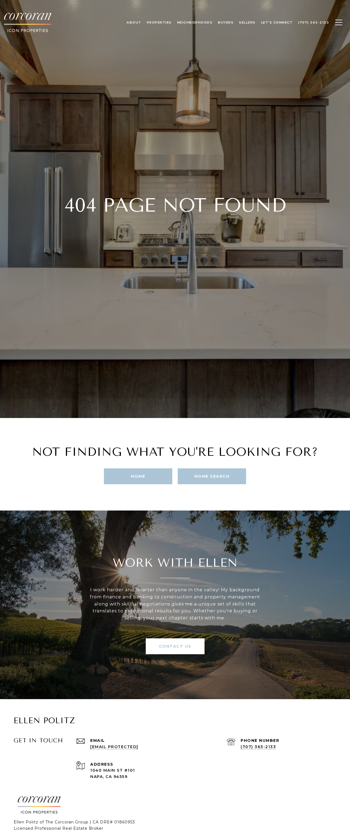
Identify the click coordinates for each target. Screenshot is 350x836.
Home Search (212, 476)
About (134, 22)
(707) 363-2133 (258, 746)
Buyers (226, 22)
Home (138, 476)
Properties (159, 22)
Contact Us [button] (175, 646)
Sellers (247, 22)
